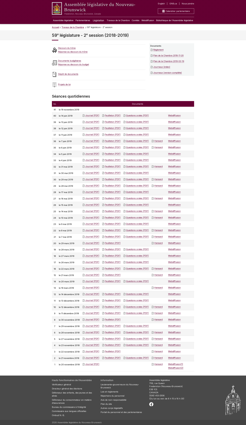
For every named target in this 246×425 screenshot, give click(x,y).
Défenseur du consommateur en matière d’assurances (71, 401)
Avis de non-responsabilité (113, 400)
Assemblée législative (63, 20)
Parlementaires (82, 20)
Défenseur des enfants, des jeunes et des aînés (72, 394)
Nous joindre (188, 3)
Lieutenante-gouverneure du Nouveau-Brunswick (120, 386)
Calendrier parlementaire (178, 11)
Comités (135, 20)
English (161, 3)
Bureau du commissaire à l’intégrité (69, 407)
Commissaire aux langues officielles (69, 411)
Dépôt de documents (68, 74)
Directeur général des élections (67, 388)
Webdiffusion (147, 20)
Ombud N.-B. (58, 415)
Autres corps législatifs (112, 408)
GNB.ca (173, 3)
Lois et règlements (109, 391)
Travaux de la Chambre (118, 20)
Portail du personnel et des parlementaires (121, 412)
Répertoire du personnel (112, 396)
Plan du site (106, 404)
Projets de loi (64, 84)
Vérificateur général (61, 384)
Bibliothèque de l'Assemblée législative (174, 20)
